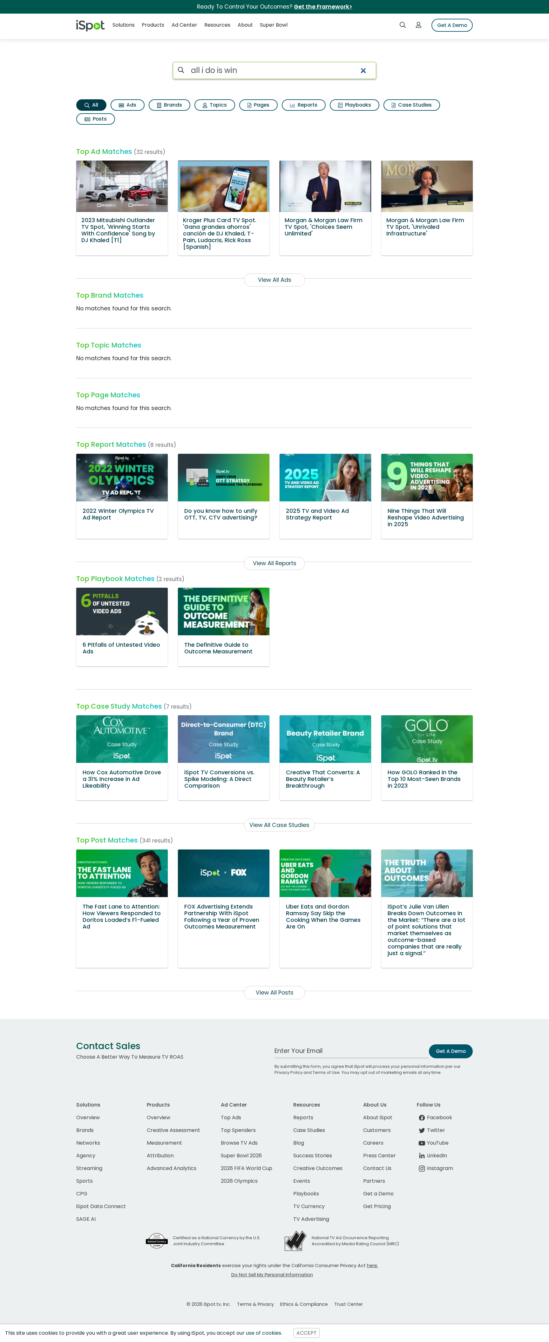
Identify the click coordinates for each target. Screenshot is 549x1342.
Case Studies (414, 105)
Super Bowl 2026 (241, 1155)
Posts (99, 118)
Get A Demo (452, 25)
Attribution (160, 1155)
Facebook (439, 1117)
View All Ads (274, 280)
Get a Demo (378, 1193)
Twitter (436, 1130)
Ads (130, 105)
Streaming (89, 1168)
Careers (373, 1143)
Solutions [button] (123, 25)
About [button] (245, 25)
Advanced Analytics (171, 1168)
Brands (172, 105)
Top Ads (231, 1117)
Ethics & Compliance (304, 1304)
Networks (88, 1143)
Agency (85, 1155)
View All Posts (275, 992)
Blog (298, 1143)
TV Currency (309, 1206)
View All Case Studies (279, 825)
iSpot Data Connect (101, 1206)
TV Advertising (311, 1219)
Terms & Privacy (255, 1304)
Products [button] (153, 25)
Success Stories (312, 1155)
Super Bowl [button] (274, 25)
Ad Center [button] (184, 25)
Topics (217, 105)
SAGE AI (86, 1219)
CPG (81, 1193)
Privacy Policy (288, 1072)
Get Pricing (377, 1206)
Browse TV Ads (239, 1143)
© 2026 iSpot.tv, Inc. (208, 1304)
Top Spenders (238, 1130)
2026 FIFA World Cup (246, 1168)
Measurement (164, 1143)
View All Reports (274, 563)
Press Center (379, 1155)
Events (301, 1181)
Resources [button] (217, 25)
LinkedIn (437, 1155)
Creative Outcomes (317, 1168)
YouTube (438, 1143)
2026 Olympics (239, 1181)
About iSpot (377, 1117)
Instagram (440, 1168)
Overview (88, 1117)
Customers (377, 1130)
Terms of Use (326, 1072)
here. (372, 1265)
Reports (306, 105)
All (94, 105)
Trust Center (348, 1304)
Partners (374, 1181)
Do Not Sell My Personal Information (272, 1275)
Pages (261, 105)
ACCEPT (306, 1333)
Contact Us (377, 1168)
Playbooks (357, 105)
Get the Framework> (323, 6)
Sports (84, 1181)
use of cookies (263, 1333)
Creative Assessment (173, 1130)
